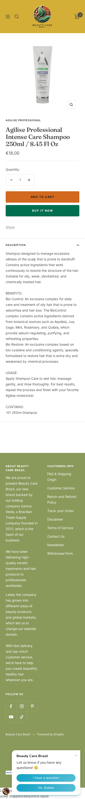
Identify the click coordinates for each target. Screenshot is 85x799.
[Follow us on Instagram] (21, 706)
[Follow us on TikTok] (21, 717)
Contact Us (55, 536)
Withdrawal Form (60, 553)
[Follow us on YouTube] (11, 717)
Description (16, 245)
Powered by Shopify (50, 734)
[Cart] (76, 16)
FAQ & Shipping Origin (59, 477)
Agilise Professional (23, 120)
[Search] (17, 16)
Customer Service (61, 488)
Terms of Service (60, 528)
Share (10, 227)
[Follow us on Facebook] (11, 706)
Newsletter (55, 545)
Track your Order (60, 511)
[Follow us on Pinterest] (32, 706)
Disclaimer (55, 519)
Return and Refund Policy (61, 499)
